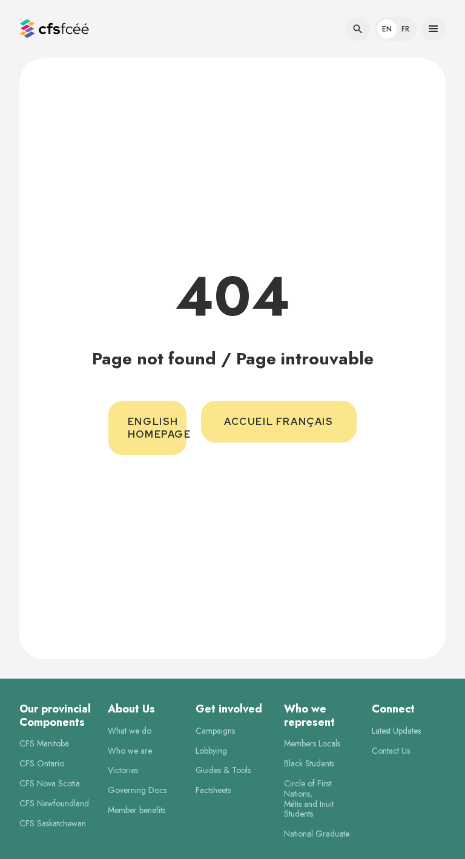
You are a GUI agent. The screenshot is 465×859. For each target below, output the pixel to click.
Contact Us (391, 751)
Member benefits (136, 810)
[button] (56, 29)
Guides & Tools (223, 770)
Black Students (309, 764)
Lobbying (211, 751)
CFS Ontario (41, 764)
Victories (123, 770)
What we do (129, 731)
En (387, 29)
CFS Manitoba (44, 744)
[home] (54, 29)
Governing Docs (137, 790)
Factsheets (213, 790)
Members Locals (312, 744)
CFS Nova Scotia (49, 783)
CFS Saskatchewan (52, 823)
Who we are (130, 751)
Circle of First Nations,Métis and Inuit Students (309, 798)
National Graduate (316, 834)
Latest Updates (396, 731)
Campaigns (215, 731)
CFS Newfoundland (54, 803)
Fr (405, 29)
